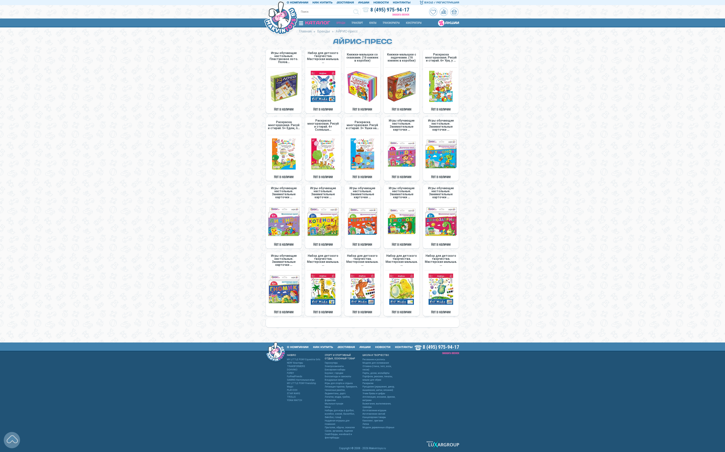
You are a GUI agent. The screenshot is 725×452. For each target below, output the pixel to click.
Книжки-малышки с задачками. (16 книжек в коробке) (401, 57)
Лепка (365, 424)
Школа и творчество (375, 355)
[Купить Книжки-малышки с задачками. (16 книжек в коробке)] (401, 86)
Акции (363, 2)
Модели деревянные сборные (378, 427)
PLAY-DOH (292, 390)
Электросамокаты (334, 366)
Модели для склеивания (375, 363)
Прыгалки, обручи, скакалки (340, 427)
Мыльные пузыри (334, 403)
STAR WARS (293, 393)
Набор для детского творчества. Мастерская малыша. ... (323, 58)
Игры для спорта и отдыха (339, 383)
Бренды (340, 23)
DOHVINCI (292, 369)
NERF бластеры (295, 363)
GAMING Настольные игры (301, 380)
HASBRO (291, 355)
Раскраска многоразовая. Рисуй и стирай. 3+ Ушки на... (362, 125)
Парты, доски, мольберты (375, 373)
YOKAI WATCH (294, 400)
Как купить (322, 2)
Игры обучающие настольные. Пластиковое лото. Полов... (284, 58)
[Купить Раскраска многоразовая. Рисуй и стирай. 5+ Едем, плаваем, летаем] (283, 154)
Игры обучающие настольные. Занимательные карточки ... (402, 125)
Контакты (401, 2)
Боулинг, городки (334, 373)
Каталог (317, 23)
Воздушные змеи (334, 380)
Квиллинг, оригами (372, 420)
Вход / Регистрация (441, 2)
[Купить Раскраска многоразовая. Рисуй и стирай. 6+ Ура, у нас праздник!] (440, 86)
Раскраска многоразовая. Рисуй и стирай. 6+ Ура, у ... (441, 57)
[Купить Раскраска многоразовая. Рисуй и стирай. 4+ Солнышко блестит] (323, 154)
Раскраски (367, 383)
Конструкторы (413, 23)
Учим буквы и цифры (373, 393)
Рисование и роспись (373, 359)
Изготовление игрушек (374, 410)
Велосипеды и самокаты (338, 376)
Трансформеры (391, 23)
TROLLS (291, 397)
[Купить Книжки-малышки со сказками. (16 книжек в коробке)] (362, 86)
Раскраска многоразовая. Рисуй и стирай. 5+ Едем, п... (284, 125)
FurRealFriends (294, 376)
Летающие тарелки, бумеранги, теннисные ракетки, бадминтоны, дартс (341, 390)
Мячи (328, 407)
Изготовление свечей (373, 414)
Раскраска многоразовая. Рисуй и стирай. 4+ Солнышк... (323, 125)
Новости (381, 2)
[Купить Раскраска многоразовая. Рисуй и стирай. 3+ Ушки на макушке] (362, 154)
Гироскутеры (331, 363)
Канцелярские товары (374, 417)
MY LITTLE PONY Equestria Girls (303, 359)
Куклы (372, 23)
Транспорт (357, 23)
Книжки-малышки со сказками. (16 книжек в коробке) (362, 57)
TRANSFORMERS (296, 366)
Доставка (345, 2)
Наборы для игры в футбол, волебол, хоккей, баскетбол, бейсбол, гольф (340, 414)
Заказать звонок (400, 14)
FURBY (290, 373)
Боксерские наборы (335, 369)
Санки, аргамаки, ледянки (339, 431)
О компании (297, 2)
